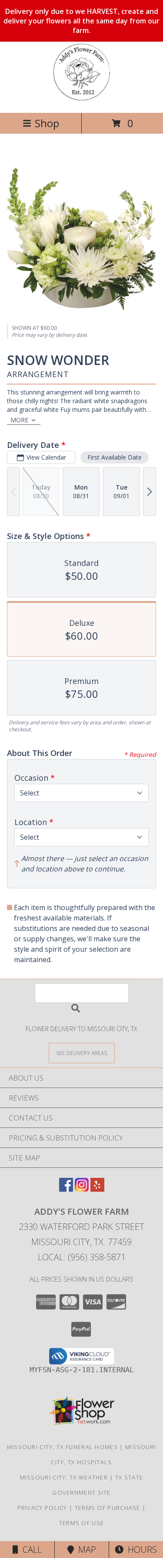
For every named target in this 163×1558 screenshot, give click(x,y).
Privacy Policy (42, 1508)
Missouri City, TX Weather (64, 1477)
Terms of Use (81, 1523)
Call (30, 1549)
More (19, 420)
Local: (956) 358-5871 (82, 1257)
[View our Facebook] (66, 1189)
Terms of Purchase (107, 1508)
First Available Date (114, 457)
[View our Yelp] (97, 1189)
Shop (47, 123)
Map (85, 1549)
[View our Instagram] (82, 1189)
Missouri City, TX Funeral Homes (62, 1447)
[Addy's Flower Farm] (81, 100)
